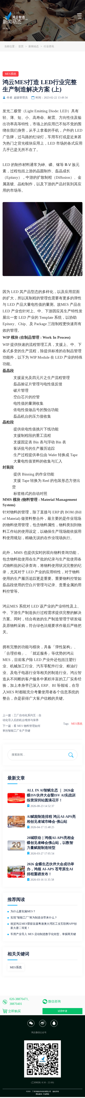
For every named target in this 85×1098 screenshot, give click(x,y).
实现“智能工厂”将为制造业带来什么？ (33, 917)
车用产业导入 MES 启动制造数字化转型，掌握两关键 (43, 934)
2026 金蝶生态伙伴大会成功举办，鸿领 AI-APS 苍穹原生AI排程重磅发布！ (50, 869)
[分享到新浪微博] (42, 1026)
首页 (21, 46)
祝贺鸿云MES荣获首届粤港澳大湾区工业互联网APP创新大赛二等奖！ (43, 925)
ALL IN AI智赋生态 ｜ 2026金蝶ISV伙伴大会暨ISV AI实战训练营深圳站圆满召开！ (51, 795)
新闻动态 (33, 46)
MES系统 (76, 723)
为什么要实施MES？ (23, 911)
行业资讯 (49, 46)
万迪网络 (46, 1094)
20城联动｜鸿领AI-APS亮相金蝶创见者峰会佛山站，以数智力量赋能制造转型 (50, 843)
